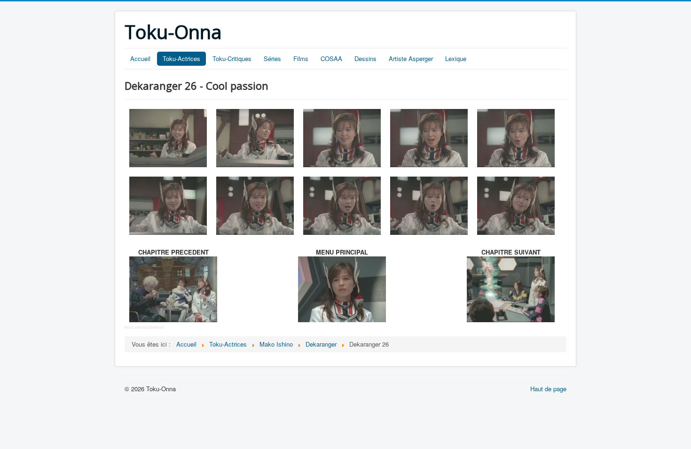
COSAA (331, 58)
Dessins (365, 58)
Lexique (455, 58)
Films (300, 58)
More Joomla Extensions (144, 327)
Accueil (140, 58)
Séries (272, 58)
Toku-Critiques (231, 58)
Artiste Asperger (411, 58)
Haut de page (548, 388)
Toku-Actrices (181, 58)
